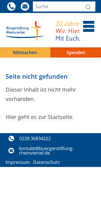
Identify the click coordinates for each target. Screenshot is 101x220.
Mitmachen (25, 52)
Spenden (75, 52)
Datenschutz (46, 162)
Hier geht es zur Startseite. (40, 117)
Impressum (18, 162)
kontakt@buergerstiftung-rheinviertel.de (46, 150)
